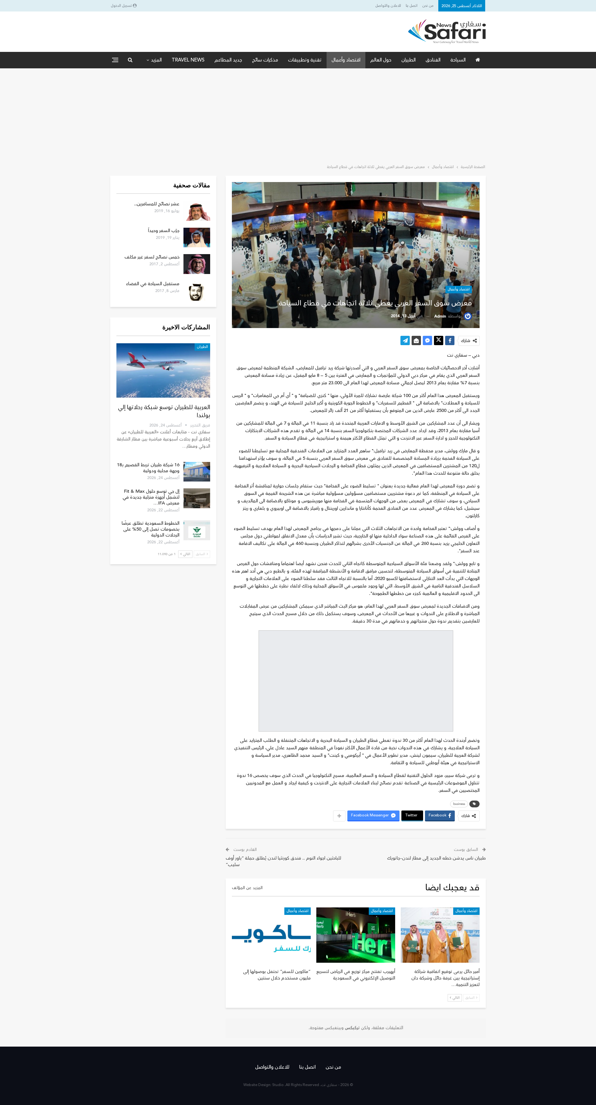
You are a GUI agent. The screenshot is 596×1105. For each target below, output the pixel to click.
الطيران (408, 60)
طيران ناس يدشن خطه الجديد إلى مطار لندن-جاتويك (436, 858)
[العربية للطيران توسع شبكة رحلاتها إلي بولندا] (163, 370)
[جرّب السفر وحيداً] (196, 238)
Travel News (188, 60)
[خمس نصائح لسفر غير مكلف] (196, 264)
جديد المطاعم (228, 60)
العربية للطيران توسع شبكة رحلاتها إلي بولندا (164, 411)
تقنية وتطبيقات (305, 60)
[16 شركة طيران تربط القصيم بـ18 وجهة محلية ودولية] (196, 472)
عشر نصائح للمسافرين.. (156, 204)
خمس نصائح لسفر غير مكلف (151, 257)
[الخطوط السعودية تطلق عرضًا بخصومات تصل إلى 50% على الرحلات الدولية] (196, 530)
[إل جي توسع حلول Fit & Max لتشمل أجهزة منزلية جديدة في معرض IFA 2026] (196, 498)
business (459, 803)
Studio (278, 1085)
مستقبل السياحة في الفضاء (152, 283)
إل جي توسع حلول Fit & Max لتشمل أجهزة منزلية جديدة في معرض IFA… (151, 497)
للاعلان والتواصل (388, 6)
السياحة (458, 60)
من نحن (428, 6)
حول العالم (380, 60)
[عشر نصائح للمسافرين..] (196, 211)
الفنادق (433, 60)
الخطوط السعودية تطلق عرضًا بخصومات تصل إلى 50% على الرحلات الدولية (150, 529)
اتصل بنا (412, 6)
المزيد (156, 60)
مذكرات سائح (265, 60)
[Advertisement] (298, 114)
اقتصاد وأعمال (346, 60)
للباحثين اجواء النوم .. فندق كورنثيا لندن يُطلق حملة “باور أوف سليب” (283, 861)
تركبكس (352, 1028)
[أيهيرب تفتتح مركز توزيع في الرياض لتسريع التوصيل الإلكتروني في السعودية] (355, 935)
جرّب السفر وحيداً (163, 230)
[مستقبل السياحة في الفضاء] (196, 291)
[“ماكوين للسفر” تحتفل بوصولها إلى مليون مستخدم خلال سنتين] (271, 935)
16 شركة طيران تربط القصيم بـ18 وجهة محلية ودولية (148, 467)
